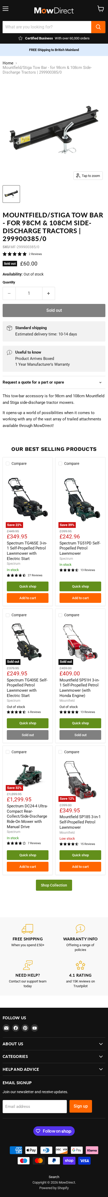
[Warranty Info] (80, 938)
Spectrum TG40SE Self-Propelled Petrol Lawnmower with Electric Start (27, 688)
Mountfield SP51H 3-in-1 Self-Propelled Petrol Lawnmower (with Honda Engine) (79, 688)
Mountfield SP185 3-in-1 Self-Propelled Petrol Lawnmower (80, 821)
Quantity (9, 282)
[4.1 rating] (80, 974)
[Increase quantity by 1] (48, 293)
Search (54, 1177)
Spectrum (13, 564)
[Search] (98, 27)
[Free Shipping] (27, 938)
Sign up (81, 1106)
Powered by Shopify (54, 1188)
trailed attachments (84, 419)
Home (8, 63)
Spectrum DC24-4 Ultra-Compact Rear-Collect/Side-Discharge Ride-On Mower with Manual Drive (27, 816)
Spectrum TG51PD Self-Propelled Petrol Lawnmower (80, 548)
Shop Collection (54, 885)
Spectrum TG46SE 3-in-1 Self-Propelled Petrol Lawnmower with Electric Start (27, 551)
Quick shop (27, 586)
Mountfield (67, 700)
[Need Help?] (27, 974)
